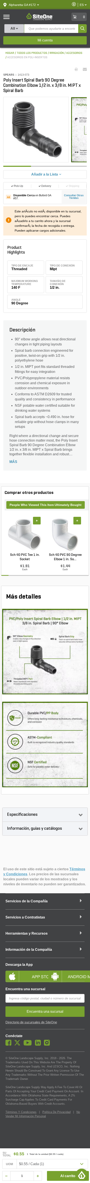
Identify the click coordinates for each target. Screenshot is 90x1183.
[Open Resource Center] (82, 1175)
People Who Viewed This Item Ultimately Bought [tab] (45, 505)
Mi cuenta (45, 40)
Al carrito (67, 1176)
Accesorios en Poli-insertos (27, 57)
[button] (22, 5)
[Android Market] (66, 972)
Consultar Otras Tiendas (73, 197)
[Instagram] (48, 1044)
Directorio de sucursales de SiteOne (31, 1022)
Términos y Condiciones (20, 1112)
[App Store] (23, 972)
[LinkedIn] (39, 1044)
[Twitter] (18, 1044)
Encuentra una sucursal (25, 989)
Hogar (9, 53)
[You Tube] (28, 1044)
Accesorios (74, 53)
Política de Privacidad (56, 1112)
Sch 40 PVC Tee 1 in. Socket (25, 557)
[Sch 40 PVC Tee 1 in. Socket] (25, 534)
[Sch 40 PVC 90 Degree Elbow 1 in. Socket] (65, 534)
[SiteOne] (39, 19)
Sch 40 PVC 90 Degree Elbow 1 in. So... (65, 557)
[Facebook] (9, 1044)
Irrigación (57, 53)
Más (13, 462)
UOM (9, 1164)
